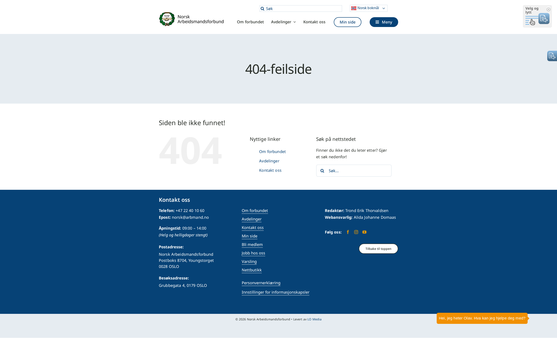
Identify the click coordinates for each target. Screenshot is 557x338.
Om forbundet (272, 151)
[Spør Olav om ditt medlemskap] (547, 321)
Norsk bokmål (367, 8)
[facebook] (348, 232)
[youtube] (364, 232)
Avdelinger (269, 160)
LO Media (314, 319)
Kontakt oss (270, 170)
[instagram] (356, 232)
